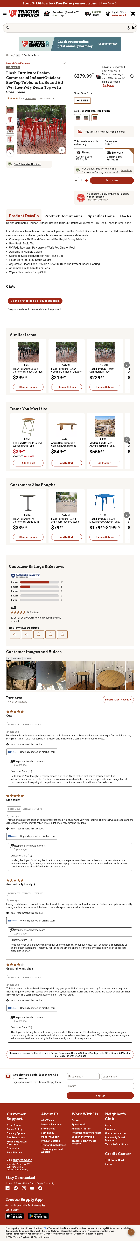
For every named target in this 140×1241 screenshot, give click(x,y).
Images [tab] (17, 658)
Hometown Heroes (115, 1133)
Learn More (107, 3)
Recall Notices (15, 1152)
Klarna (108, 1164)
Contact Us (13, 1148)
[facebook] (7, 1188)
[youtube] (32, 1188)
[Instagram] (24, 1188)
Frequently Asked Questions (17, 1143)
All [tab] (9, 658)
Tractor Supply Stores (53, 1145)
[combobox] (121, 699)
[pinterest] (16, 1188)
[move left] (13, 365)
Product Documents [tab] (63, 215)
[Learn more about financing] (132, 76)
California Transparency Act (85, 1228)
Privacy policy (12, 1228)
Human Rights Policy (15, 1234)
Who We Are (47, 1120)
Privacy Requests (94, 1234)
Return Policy (14, 1129)
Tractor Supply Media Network (84, 1142)
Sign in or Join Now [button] (98, 199)
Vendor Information (83, 1136)
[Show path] (18, 55)
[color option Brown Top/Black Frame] (77, 117)
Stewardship (48, 1128)
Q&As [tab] (125, 215)
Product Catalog (50, 1141)
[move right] (127, 365)
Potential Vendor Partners (86, 1132)
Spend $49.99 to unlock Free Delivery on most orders (59, 3)
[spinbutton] (81, 180)
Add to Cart (28, 463)
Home (9, 55)
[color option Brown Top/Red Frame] (95, 117)
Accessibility (123, 1228)
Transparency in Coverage (101, 1231)
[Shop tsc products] (70, 44)
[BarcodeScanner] (134, 28)
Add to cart (112, 180)
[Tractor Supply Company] (24, 13)
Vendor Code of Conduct (39, 1234)
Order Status (14, 1125)
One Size (82, 100)
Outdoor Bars (31, 55)
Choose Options (28, 387)
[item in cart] (133, 13)
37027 (108, 144)
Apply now (108, 85)
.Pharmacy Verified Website (52, 1150)
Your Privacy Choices (31, 1228)
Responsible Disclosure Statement (22, 1231)
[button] (116, 3)
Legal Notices (108, 1228)
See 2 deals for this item (27, 164)
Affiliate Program (81, 1128)
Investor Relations (51, 1124)
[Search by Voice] (129, 28)
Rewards (110, 1129)
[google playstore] (38, 1216)
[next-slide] (10, 153)
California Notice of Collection (69, 1234)
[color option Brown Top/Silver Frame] (86, 117)
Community (47, 1132)
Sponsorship (79, 1124)
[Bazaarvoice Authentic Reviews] (25, 575)
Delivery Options (16, 1133)
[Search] (7, 27)
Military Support (50, 1136)
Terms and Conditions (59, 1228)
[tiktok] (40, 1188)
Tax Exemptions (16, 1137)
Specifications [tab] (101, 215)
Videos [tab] (27, 658)
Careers (76, 1120)
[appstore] (14, 1216)
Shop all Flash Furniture (18, 63)
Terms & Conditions (116, 1144)
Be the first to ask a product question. (35, 300)
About (108, 1125)
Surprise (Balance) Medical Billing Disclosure (64, 1231)
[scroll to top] (131, 1232)
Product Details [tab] (24, 215)
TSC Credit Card (114, 1160)
